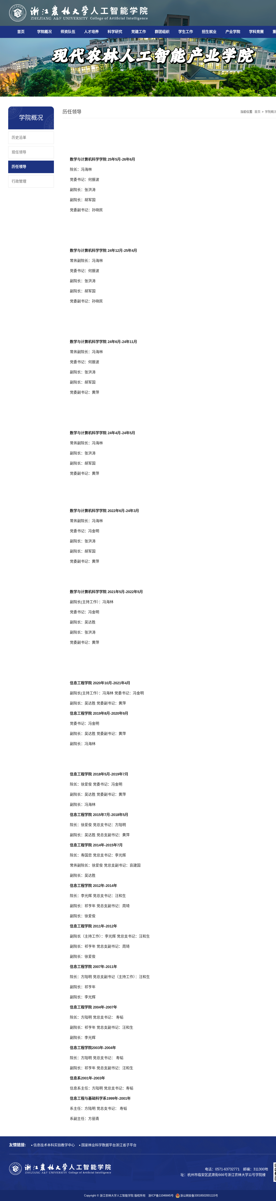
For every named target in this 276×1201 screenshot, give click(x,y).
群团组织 (162, 32)
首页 (21, 32)
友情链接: (17, 1145)
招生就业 (209, 32)
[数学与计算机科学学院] (78, 12)
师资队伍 (68, 32)
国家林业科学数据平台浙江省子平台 (108, 1145)
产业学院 (233, 32)
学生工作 (185, 32)
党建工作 (138, 32)
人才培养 (91, 32)
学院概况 (44, 32)
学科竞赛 (256, 32)
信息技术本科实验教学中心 (54, 1145)
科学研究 (115, 32)
